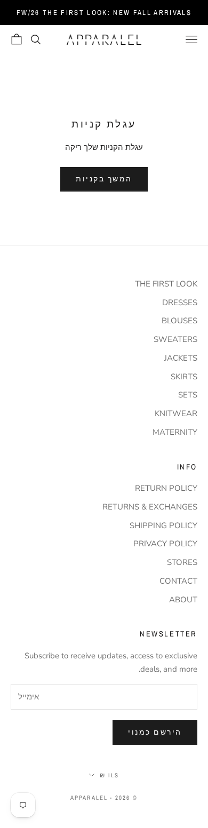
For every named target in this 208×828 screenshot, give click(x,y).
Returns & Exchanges (149, 506)
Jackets (180, 358)
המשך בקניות (104, 179)
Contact (178, 581)
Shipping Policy (163, 525)
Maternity (175, 432)
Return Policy (166, 488)
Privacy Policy (165, 543)
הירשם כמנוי (155, 732)
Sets (187, 394)
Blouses (179, 320)
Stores (182, 562)
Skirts (184, 376)
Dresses (179, 302)
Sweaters (175, 339)
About (183, 599)
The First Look (166, 283)
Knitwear (176, 413)
